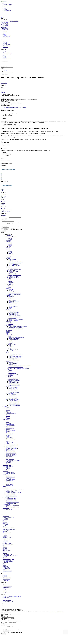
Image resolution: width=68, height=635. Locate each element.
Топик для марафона (13, 313)
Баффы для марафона (13, 320)
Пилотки (8, 431)
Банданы (8, 420)
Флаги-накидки (9, 485)
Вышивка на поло (10, 491)
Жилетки (8, 410)
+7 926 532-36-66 (4, 23)
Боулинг (8, 248)
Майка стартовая (12, 394)
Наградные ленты (10, 459)
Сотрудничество (7, 10)
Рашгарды (10, 272)
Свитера (10, 370)
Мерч (4, 486)
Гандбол (8, 258)
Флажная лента (9, 480)
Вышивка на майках (10, 493)
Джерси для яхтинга (13, 389)
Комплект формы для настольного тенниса (18, 326)
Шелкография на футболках (12, 498)
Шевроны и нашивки (8, 466)
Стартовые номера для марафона (15, 319)
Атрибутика (6, 419)
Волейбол (8, 257)
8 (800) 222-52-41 (14, 21)
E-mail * (2, 219)
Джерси (2, 204)
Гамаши (10, 371)
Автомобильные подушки (12, 448)
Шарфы (10, 308)
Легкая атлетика (9, 289)
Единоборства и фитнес (11, 270)
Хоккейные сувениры (13, 374)
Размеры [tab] (12, 107)
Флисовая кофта (12, 318)
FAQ (4, 7)
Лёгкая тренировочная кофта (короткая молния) (19, 365)
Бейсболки (8, 423)
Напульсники (9, 449)
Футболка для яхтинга (13, 392)
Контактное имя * (5, 218)
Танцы (7, 351)
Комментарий (4, 226)
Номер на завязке (12, 395)
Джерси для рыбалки (13, 339)
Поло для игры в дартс (13, 267)
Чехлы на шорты (12, 373)
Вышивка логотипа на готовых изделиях (15, 488)
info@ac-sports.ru (4, 27)
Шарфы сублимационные (11, 444)
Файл (2, 228)
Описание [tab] (5, 107)
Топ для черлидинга (13, 379)
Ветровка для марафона (13, 316)
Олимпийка (11, 296)
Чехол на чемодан (10, 440)
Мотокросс (8, 321)
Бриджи (10, 238)
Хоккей (7, 369)
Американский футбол (11, 236)
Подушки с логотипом (11, 447)
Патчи (7, 469)
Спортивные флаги (10, 477)
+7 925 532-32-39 (4, 22)
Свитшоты (8, 412)
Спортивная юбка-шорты (14, 385)
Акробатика (8, 235)
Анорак (7, 417)
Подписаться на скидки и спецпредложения (12, 229)
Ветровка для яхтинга (13, 387)
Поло (2, 190)
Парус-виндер (9, 483)
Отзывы (5, 9)
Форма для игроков (12, 362)
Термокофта (11, 302)
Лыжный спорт (9, 295)
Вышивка (5, 487)
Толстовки (10, 285)
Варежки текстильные (11, 425)
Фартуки (8, 457)
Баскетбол (8, 241)
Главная (5, 34)
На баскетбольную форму (14, 405)
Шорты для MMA (12, 273)
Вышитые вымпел (10, 472)
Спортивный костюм (5, 211)
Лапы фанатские (9, 461)
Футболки (10, 246)
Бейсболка (10, 254)
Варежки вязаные (10, 424)
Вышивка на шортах (10, 494)
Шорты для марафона (13, 314)
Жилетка (10, 297)
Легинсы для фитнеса (13, 271)
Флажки (7, 481)
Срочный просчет (5, 28)
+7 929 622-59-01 (6, 25)
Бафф (9, 255)
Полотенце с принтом (11, 455)
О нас (4, 3)
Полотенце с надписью (11, 453)
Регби (7, 333)
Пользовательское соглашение (56, 611)
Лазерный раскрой (7, 509)
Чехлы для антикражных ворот (13, 460)
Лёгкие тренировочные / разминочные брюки (18, 368)
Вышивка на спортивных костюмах (14, 492)
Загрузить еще (4, 181)
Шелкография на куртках (11, 503)
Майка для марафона (13, 310)
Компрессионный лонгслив (14, 294)
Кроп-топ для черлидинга (14, 377)
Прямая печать (6, 504)
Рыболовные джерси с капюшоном (16, 337)
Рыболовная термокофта (14, 338)
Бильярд (8, 247)
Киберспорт (8, 283)
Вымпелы (5, 471)
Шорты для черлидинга (13, 382)
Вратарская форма (12, 363)
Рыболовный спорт (10, 334)
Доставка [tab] (20, 107)
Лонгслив (10, 299)
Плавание (8, 332)
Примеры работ (6, 35)
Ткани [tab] (9, 107)
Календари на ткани (10, 451)
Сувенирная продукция (8, 445)
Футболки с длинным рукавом (15, 261)
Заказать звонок (5, 29)
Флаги (4, 474)
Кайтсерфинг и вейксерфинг (12, 277)
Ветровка (10, 340)
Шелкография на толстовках (12, 502)
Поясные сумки (9, 434)
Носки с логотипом (10, 430)
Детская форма (11, 364)
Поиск (2, 68)
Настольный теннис (10, 325)
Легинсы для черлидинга (14, 380)
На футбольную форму (13, 401)
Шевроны (8, 468)
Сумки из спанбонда (10, 438)
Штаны (10, 245)
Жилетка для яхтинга (13, 388)
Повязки (8, 432)
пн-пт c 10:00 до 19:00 (8, 601)
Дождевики (8, 418)
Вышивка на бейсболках (11, 496)
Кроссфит (8, 288)
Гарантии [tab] (24, 107)
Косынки (8, 426)
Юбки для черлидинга (13, 383)
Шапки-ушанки (9, 442)
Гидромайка (11, 282)
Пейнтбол (8, 331)
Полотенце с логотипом (11, 454)
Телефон (2, 220)
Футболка (3, 197)
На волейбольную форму (14, 404)
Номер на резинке (12, 398)
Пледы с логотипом (10, 450)
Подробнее (3, 194)
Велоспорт (8, 250)
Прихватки (8, 462)
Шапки (10, 304)
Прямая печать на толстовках (12, 506)
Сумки (7, 436)
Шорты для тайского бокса (14, 275)
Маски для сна (9, 456)
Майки (10, 244)
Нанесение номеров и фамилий (13, 399)
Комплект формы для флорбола (15, 353)
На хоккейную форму (13, 402)
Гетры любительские (13, 264)
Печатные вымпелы (10, 473)
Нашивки (8, 467)
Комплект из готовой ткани (14, 263)
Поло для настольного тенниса (15, 327)
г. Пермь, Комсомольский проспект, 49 (12, 596)
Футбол (7, 361)
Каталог (5, 31)
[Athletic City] (4, 1)
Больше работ (4, 83)
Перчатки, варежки (12, 306)
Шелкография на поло (11, 499)
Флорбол (8, 352)
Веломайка (10, 252)
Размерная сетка (6, 5)
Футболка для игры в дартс (14, 269)
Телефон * (3, 615)
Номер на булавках (12, 396)
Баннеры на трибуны (10, 479)
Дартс (7, 266)
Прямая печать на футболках (12, 505)
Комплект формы (12, 259)
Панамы (8, 429)
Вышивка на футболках (11, 490)
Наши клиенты (6, 36)
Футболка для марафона (13, 312)
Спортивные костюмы (11, 413)
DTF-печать (6, 508)
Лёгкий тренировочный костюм (15, 367)
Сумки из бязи (9, 437)
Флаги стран (8, 478)
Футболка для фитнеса (13, 276)
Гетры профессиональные (14, 265)
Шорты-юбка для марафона (14, 315)
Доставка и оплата (7, 4)
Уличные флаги (9, 484)
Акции (4, 8)
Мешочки (8, 463)
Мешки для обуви (10, 428)
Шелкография (6, 497)
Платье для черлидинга (13, 381)
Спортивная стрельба (8, 72)
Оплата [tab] (16, 107)
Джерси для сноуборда (13, 301)
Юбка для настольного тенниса (15, 328)
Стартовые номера (12, 303)
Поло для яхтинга (12, 391)
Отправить (3, 230)
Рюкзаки (8, 435)
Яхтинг (7, 386)
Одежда (5, 406)
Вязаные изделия (7, 465)
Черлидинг (8, 376)
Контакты (5, 37)
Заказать (3, 92)
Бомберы (8, 407)
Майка (9, 279)
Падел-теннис (9, 330)
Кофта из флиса (12, 300)
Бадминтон (8, 240)
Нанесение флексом (13, 400)
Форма (10, 242)
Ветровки (8, 408)
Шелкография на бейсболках (12, 500)
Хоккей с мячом (9, 375)
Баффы (10, 307)
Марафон (8, 309)
